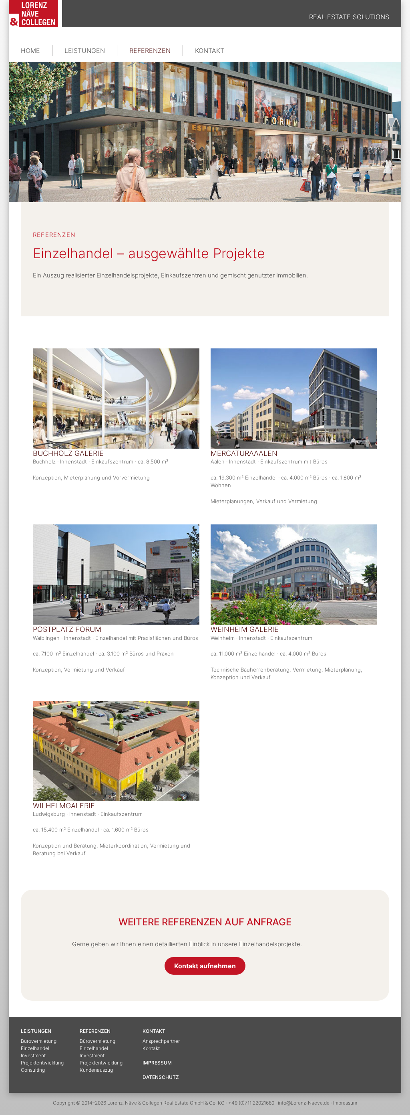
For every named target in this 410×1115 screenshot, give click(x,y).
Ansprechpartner (161, 1041)
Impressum (157, 1063)
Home (30, 51)
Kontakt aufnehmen (205, 966)
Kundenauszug (96, 1070)
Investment (33, 1055)
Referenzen (150, 51)
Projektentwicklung (42, 1063)
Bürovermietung (38, 1041)
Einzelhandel (35, 1048)
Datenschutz (161, 1077)
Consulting (33, 1070)
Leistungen (84, 51)
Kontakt (209, 51)
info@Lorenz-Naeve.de (304, 1103)
